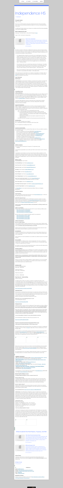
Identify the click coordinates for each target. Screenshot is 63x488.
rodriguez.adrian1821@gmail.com (37, 183)
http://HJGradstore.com (38, 194)
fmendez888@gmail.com (31, 165)
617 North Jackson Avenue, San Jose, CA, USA (26, 471)
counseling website (22, 98)
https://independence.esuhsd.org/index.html (26, 470)
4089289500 (20, 472)
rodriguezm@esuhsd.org (24, 371)
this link (28, 327)
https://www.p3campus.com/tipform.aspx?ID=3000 (23, 288)
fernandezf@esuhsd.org (39, 134)
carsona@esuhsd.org (30, 173)
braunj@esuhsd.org (28, 171)
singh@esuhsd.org (30, 162)
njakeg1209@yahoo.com (29, 169)
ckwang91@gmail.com (35, 178)
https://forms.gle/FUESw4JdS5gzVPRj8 (21, 301)
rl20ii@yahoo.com (30, 181)
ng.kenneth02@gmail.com (32, 176)
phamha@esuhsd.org (39, 370)
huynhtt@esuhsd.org (38, 135)
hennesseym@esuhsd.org (40, 133)
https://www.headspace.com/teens (29, 367)
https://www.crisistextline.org (26, 368)
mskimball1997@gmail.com (30, 167)
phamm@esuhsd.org (38, 131)
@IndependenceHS (21, 473)
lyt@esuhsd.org (36, 132)
